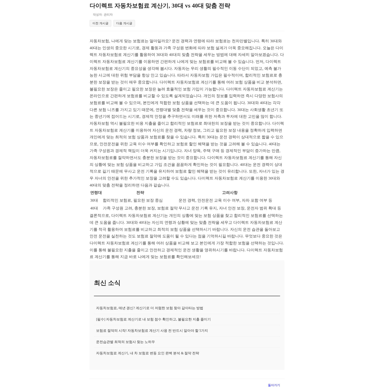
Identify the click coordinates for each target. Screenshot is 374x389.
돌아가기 (274, 385)
